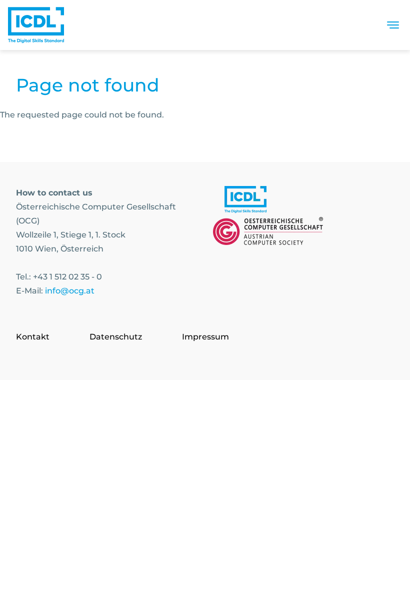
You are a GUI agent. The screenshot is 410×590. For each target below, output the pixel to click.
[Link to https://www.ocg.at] (268, 233)
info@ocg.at (69, 291)
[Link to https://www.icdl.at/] (245, 201)
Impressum (205, 337)
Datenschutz (116, 337)
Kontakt (33, 337)
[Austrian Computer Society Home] (36, 25)
